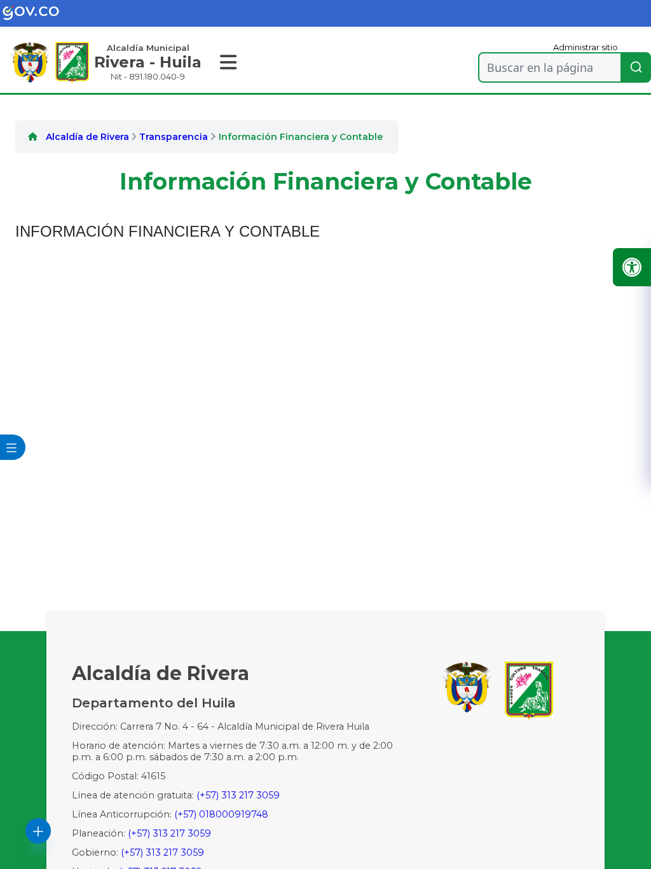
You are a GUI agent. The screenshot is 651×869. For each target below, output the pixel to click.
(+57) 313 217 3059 (238, 795)
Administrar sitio (585, 47)
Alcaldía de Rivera (87, 137)
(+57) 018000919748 (221, 814)
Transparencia (173, 137)
